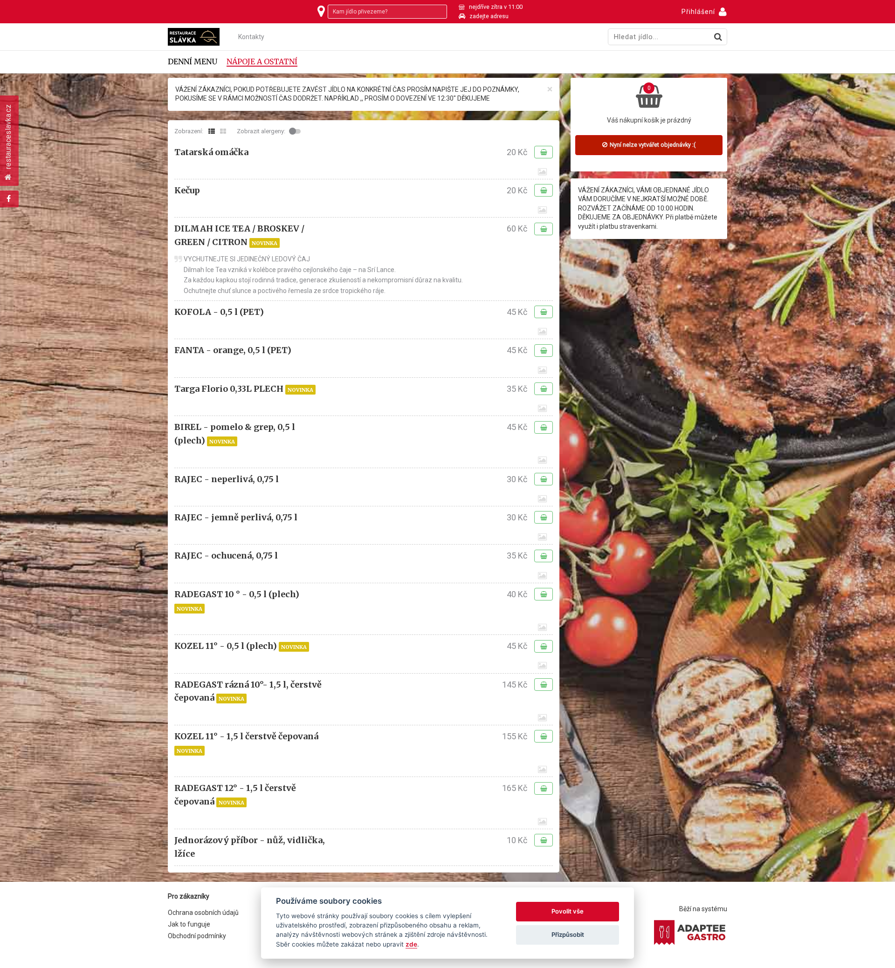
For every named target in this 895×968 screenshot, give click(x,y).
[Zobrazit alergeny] (296, 131)
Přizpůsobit (567, 934)
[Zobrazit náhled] (542, 172)
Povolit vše (567, 911)
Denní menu (192, 61)
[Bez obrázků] (211, 131)
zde (411, 944)
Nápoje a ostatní (262, 61)
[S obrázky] (223, 131)
